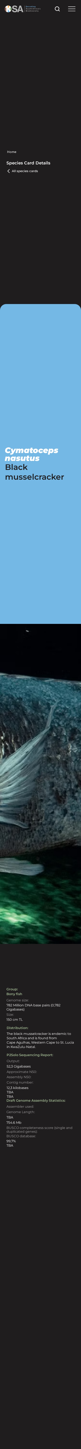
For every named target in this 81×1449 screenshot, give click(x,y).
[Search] (57, 9)
